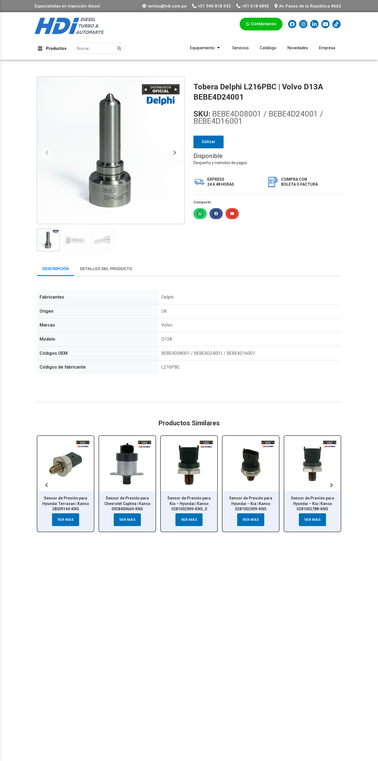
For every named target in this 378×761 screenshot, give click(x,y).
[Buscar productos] (120, 48)
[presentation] (46, 153)
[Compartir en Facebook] (216, 213)
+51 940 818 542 (214, 6)
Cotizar (208, 141)
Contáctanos (263, 23)
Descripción (55, 268)
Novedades (298, 47)
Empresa (327, 47)
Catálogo (268, 47)
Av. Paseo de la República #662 (310, 6)
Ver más (66, 519)
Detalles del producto (106, 268)
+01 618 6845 (255, 6)
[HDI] (69, 32)
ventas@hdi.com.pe (167, 6)
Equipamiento (203, 47)
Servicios (240, 47)
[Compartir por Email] (232, 213)
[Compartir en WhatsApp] (200, 213)
